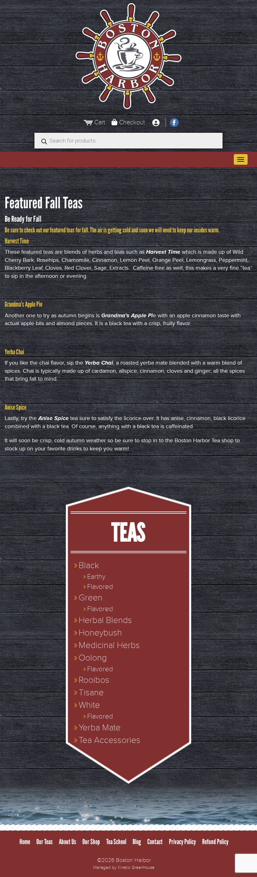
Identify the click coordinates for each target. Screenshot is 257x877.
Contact (155, 842)
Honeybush (100, 632)
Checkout (132, 122)
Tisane (91, 692)
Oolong (93, 657)
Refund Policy (215, 842)
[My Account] (155, 122)
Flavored (100, 587)
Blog (137, 842)
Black (89, 565)
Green (90, 597)
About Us (67, 842)
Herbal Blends (105, 620)
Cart (99, 122)
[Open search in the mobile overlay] (128, 141)
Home (24, 842)
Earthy (96, 577)
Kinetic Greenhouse (136, 867)
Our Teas (44, 842)
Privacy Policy (182, 842)
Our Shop (91, 842)
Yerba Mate (100, 727)
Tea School (116, 842)
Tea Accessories (109, 740)
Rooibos (94, 680)
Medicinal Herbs (109, 645)
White (89, 705)
